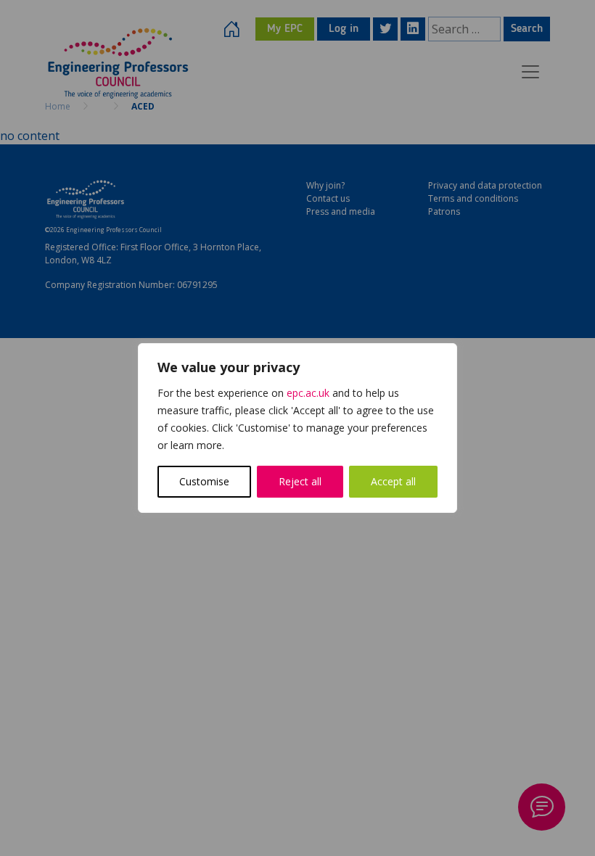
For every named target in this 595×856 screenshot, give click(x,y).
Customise (204, 481)
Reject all (300, 481)
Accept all (393, 481)
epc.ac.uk (308, 393)
